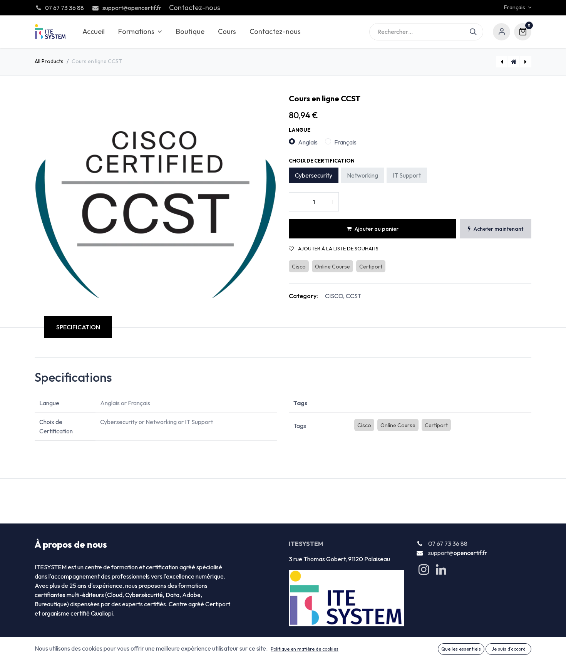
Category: (303, 296)
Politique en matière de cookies (304, 649)
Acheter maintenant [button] (498, 228)
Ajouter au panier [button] (377, 228)
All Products (49, 61)
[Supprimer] (295, 202)
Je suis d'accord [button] (509, 649)
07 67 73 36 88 (447, 543)
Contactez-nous (194, 7)
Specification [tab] (78, 327)
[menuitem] (93, 31)
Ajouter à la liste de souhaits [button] (337, 248)
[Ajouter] (332, 202)
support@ (441, 553)
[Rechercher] (476, 31)
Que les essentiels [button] (461, 649)
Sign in (501, 31)
